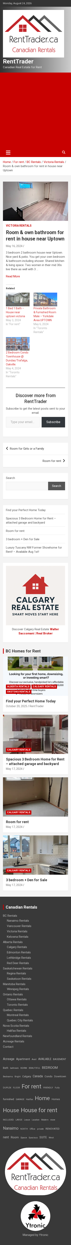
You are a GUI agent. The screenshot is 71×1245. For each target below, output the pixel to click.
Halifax (29, 1099)
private (40, 1129)
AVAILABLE (44, 1059)
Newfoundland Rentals (17, 1036)
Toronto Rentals (17, 1005)
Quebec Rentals (13, 1010)
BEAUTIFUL (34, 1068)
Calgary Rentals (44, 686)
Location (35, 1120)
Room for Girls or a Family (27, 448)
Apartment (23, 1059)
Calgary (26, 1076)
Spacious (33, 1137)
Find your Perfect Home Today (26, 510)
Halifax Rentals (16, 1030)
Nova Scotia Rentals (16, 1026)
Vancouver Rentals (19, 926)
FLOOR (16, 1087)
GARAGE (20, 1099)
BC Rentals (10, 915)
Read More (13, 276)
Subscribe (53, 422)
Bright (18, 1076)
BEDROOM (50, 1068)
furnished (8, 1099)
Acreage (8, 1059)
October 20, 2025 (16, 706)
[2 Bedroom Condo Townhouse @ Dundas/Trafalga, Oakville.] (18, 344)
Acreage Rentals (13, 1041)
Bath (5, 1067)
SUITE (43, 1137)
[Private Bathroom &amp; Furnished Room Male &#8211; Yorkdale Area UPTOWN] (45, 299)
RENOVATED (53, 1128)
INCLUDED (8, 1120)
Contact (8, 1047)
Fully (57, 1087)
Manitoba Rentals (14, 984)
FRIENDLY (48, 1087)
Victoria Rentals (19, 225)
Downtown (60, 1076)
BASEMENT (59, 1059)
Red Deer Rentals (18, 963)
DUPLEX (7, 1087)
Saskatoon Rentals (19, 979)
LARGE (19, 1120)
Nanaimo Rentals (18, 920)
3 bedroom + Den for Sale (22, 539)
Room (15, 1137)
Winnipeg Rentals (18, 989)
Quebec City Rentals (20, 1020)
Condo (48, 1076)
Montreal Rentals (18, 1015)
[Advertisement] (35, 110)
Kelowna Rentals (17, 937)
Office (32, 1129)
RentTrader (18, 61)
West (51, 1137)
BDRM (24, 1068)
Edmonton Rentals (19, 952)
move (52, 1120)
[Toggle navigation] (8, 152)
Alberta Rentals (18, 686)
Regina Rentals (16, 973)
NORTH (24, 1129)
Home (42, 1098)
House (11, 1110)
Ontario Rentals (13, 994)
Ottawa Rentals (17, 999)
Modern (45, 1120)
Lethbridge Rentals (19, 958)
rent (6, 1137)
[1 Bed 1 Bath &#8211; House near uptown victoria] (18, 299)
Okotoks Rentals (18, 691)
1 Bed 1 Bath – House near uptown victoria (15, 312)
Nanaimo (11, 1128)
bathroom (14, 1068)
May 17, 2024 (14, 768)
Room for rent (52, 461)
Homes (56, 1099)
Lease (27, 1120)
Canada (38, 1076)
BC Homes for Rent (23, 651)
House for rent (39, 1110)
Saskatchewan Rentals (17, 968)
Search (10, 478)
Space (24, 1137)
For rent (31, 1086)
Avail (34, 1059)
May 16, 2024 (14, 246)
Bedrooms (8, 1076)
